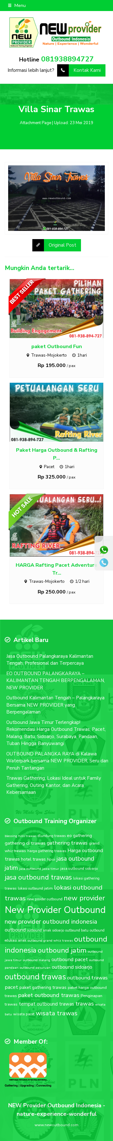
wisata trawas (57, 1013)
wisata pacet (24, 1014)
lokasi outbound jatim (35, 888)
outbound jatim (62, 950)
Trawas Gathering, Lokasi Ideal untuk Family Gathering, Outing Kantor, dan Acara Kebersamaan (53, 785)
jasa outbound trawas (38, 877)
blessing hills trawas (20, 836)
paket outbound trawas (48, 995)
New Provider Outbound (55, 909)
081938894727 (67, 59)
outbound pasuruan (35, 967)
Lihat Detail (62, 308)
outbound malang (36, 960)
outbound (15, 930)
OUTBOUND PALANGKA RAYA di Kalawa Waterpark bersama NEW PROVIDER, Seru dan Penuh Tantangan (57, 761)
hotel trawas (33, 859)
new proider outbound (44, 899)
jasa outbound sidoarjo (79, 868)
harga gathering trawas (46, 850)
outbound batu (77, 930)
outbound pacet (69, 959)
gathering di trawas (25, 843)
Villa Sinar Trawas (56, 109)
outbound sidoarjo (72, 967)
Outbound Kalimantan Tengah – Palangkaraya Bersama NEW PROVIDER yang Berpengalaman (55, 705)
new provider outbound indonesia (51, 921)
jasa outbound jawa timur (39, 868)
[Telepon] (104, 562)
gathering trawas (67, 842)
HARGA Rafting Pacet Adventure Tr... (56, 568)
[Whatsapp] (104, 550)
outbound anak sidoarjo (45, 930)
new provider (84, 898)
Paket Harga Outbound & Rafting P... (56, 454)
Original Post (62, 245)
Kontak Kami (87, 70)
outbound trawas (35, 977)
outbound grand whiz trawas (50, 940)
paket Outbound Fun (56, 346)
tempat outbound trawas (46, 1004)
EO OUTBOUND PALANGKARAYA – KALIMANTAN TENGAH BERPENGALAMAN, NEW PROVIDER (55, 680)
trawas (84, 1004)
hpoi (51, 859)
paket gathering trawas (43, 987)
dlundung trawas (52, 836)
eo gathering (79, 836)
